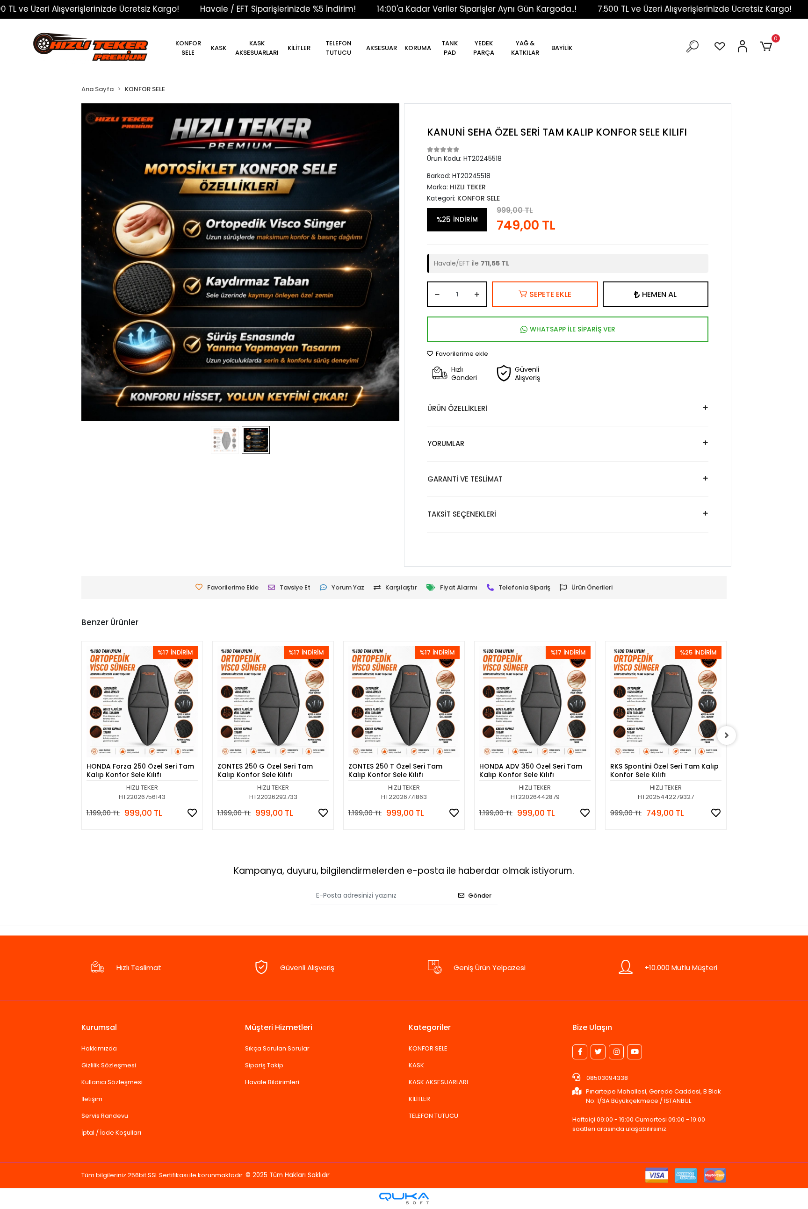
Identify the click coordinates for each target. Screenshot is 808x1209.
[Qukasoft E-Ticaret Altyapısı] (404, 1198)
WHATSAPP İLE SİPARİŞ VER (572, 329)
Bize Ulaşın (592, 1027)
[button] (188, 48)
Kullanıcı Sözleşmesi (112, 1082)
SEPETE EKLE (550, 294)
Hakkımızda (99, 1048)
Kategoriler (430, 1027)
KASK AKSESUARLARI (438, 1082)
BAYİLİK (561, 47)
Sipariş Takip (264, 1065)
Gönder (479, 895)
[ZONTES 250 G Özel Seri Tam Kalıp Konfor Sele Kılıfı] (273, 701)
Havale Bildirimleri (272, 1082)
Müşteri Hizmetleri (278, 1027)
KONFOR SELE (428, 1048)
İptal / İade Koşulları (111, 1132)
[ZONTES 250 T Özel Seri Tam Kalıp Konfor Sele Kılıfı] (404, 701)
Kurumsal (99, 1027)
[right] (726, 735)
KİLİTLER (419, 1098)
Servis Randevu (104, 1115)
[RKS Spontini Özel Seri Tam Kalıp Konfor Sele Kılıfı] (665, 701)
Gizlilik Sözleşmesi (108, 1065)
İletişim (91, 1098)
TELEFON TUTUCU (433, 1115)
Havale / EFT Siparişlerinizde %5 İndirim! (217, 8)
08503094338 (606, 1077)
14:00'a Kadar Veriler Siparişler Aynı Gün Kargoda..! (416, 8)
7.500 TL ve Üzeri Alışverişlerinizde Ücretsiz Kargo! (634, 8)
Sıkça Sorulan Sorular (277, 1048)
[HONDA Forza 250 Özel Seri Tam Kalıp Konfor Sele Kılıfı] (142, 701)
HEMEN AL (659, 294)
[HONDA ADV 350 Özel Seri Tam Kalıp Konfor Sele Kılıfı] (535, 701)
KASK (416, 1065)
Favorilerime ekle (461, 353)
